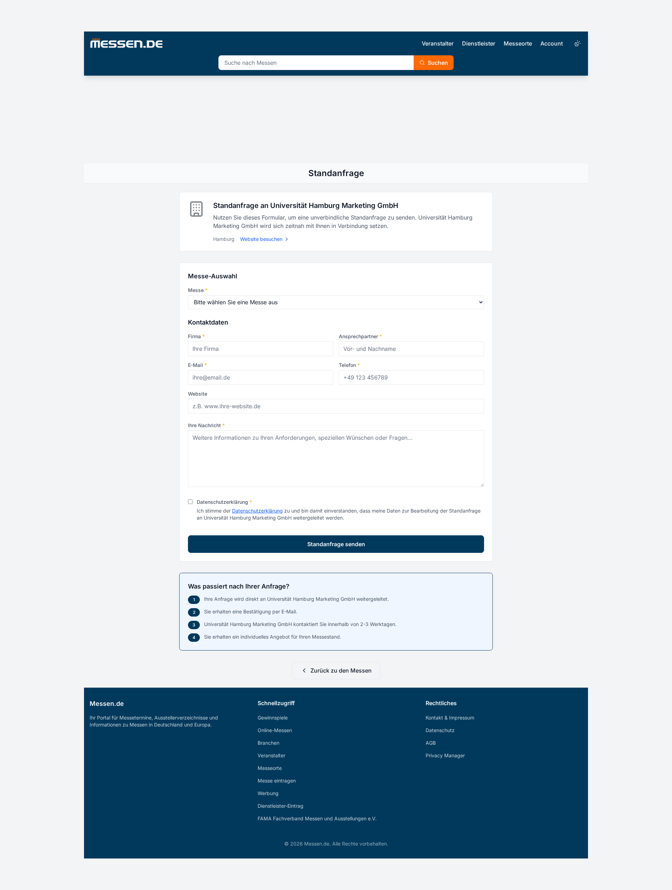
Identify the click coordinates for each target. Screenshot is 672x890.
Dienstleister (478, 43)
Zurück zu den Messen (341, 670)
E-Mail (197, 365)
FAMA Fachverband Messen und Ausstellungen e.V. (317, 818)
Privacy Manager (445, 755)
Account (551, 43)
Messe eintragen (277, 781)
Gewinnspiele (273, 718)
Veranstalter (438, 43)
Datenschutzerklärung (224, 502)
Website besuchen (261, 239)
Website (197, 394)
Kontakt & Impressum (450, 718)
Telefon (349, 365)
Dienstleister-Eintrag (280, 806)
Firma (196, 336)
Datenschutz (440, 730)
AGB (431, 743)
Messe (198, 290)
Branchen (268, 743)
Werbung (268, 793)
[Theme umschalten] (576, 43)
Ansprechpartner (360, 336)
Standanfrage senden (336, 544)
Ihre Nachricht (206, 425)
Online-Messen (275, 730)
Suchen (438, 62)
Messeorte (518, 43)
